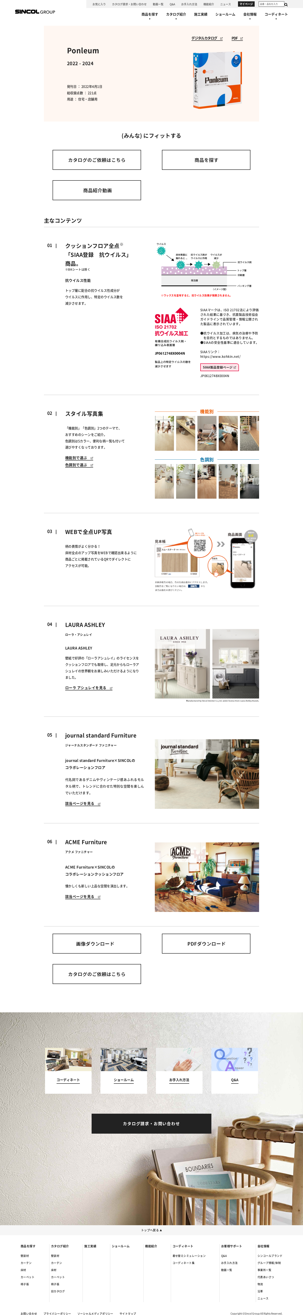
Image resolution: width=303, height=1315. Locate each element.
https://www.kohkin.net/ (220, 356)
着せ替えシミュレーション (189, 1255)
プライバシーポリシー (57, 1313)
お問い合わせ (29, 1313)
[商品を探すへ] (150, 17)
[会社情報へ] (250, 17)
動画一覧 (226, 1270)
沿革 (260, 1291)
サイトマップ (128, 1313)
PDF (236, 38)
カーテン (26, 1263)
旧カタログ (58, 1291)
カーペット (27, 1277)
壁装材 (25, 1255)
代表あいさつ (266, 1277)
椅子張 (25, 1284)
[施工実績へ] (200, 14)
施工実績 (90, 1246)
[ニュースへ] (225, 4)
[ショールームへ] (225, 14)
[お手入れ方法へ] (189, 4)
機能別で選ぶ (78, 458)
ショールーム (121, 1246)
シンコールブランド (270, 1255)
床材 (23, 1270)
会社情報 (264, 1246)
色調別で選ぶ (78, 465)
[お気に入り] (99, 4)
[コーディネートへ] (68, 1071)
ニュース (263, 1298)
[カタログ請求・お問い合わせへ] (129, 4)
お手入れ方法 (229, 1263)
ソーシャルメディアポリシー (95, 1313)
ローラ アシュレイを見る (87, 688)
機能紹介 (151, 1246)
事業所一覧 (264, 1270)
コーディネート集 (184, 1263)
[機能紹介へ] (208, 4)
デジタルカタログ (205, 38)
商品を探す (28, 1246)
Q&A (224, 1255)
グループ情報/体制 (269, 1263)
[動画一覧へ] (158, 4)
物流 (260, 1284)
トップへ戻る (151, 1230)
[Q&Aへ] (172, 4)
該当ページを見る (81, 803)
